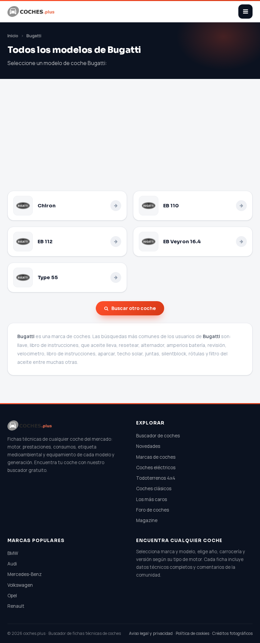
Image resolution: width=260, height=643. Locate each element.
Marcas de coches (155, 457)
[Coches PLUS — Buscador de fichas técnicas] (31, 11)
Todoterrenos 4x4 (155, 478)
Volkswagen (20, 585)
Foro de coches (152, 510)
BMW (12, 553)
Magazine (146, 520)
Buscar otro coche (133, 308)
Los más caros (151, 499)
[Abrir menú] (245, 11)
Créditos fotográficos (232, 633)
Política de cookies (192, 633)
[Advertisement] (130, 139)
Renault (15, 606)
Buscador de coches (158, 436)
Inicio (12, 36)
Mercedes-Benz (24, 574)
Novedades (148, 446)
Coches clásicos (153, 488)
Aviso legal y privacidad (151, 633)
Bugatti (33, 36)
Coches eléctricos (155, 467)
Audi (12, 564)
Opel (12, 596)
